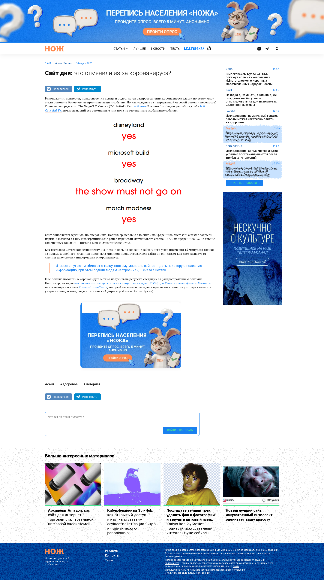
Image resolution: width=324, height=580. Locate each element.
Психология (234, 146)
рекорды (231, 128)
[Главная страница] (54, 49)
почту (236, 566)
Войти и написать (180, 430)
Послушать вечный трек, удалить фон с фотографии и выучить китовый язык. (190, 521)
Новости (158, 48)
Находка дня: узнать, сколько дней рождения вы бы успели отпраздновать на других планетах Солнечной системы (251, 99)
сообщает (140, 106)
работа (230, 111)
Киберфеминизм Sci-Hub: (131, 521)
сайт (48, 63)
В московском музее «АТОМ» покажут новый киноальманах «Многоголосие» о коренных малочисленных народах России (249, 79)
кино (229, 69)
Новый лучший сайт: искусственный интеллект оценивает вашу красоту (249, 515)
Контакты (112, 555)
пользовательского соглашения (227, 570)
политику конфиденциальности (184, 573)
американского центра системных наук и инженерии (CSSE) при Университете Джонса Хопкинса (142, 283)
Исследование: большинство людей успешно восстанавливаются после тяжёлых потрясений (252, 154)
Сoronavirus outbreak (93, 287)
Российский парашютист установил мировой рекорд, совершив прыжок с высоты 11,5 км (252, 137)
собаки (230, 163)
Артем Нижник (63, 63)
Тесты (175, 48)
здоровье (70, 384)
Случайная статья (209, 48)
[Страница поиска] (277, 49)
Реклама (111, 551)
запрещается (172, 563)
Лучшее (140, 48)
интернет (93, 384)
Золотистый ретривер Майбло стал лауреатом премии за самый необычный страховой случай (251, 172)
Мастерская (194, 48)
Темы (109, 560)
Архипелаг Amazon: (71, 517)
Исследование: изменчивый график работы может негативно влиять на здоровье (252, 119)
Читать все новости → (244, 182)
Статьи (119, 48)
